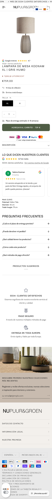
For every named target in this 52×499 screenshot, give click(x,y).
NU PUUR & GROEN (13, 470)
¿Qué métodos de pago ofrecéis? (16, 255)
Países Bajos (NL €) (32, 455)
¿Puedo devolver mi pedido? (14, 231)
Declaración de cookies (15, 478)
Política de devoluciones (16, 481)
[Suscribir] (47, 395)
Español (9, 455)
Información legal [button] (12, 432)
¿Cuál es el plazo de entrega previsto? (18, 223)
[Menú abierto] (6, 7)
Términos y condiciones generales (21, 473)
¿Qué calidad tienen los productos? (16, 239)
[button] (41, 9)
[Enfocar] (9, 50)
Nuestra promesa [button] (11, 440)
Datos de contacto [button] (12, 423)
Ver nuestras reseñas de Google (36, 163)
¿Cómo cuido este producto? (14, 247)
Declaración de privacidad (17, 476)
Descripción (9, 145)
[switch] (5, 492)
